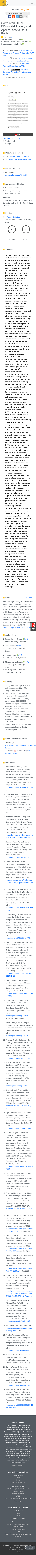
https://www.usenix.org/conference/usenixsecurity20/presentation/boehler (19, 882)
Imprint (21, 1549)
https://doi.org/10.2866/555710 (17, 1351)
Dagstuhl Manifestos (18, 1493)
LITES (18, 1496)
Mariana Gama (22, 42)
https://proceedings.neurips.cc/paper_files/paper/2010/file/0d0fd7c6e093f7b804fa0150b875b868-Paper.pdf (19, 1293)
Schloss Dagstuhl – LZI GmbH (23, 1545)
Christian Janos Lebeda (11, 44)
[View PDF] (18, 110)
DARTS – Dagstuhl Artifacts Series (18, 1489)
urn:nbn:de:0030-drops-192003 (20, 159)
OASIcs (18, 1480)
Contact (19, 1552)
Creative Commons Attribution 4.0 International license (17, 72)
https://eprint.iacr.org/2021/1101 (18, 1036)
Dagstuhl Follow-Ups (18, 1482)
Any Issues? (31, 1547)
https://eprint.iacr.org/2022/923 (17, 1086)
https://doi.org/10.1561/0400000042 (19, 1128)
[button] (25, 16)
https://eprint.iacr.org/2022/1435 (18, 857)
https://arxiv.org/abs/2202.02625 (18, 1321)
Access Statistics (13, 217)
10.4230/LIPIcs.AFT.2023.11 (19, 157)
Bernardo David (8, 42)
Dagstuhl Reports (18, 1491)
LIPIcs (18, 1477)
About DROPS (12, 1549)
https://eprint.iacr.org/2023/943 (16, 175)
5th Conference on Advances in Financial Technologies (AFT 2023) (18, 53)
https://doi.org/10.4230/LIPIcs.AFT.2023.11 (19, 628)
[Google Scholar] (7, 812)
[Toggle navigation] (32, 3)
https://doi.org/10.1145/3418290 (18, 1385)
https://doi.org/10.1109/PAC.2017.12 (19, 787)
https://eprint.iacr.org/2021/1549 (18, 1058)
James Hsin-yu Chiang (11, 39)
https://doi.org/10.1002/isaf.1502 (18, 938)
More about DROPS (18, 1465)
